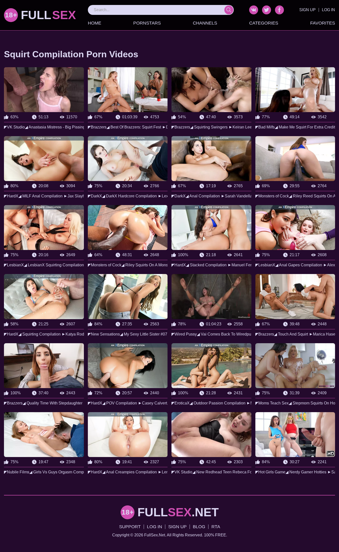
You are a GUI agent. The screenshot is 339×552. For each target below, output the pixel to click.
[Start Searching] (228, 9)
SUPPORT (130, 526)
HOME (94, 23)
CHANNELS (205, 23)
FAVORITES (322, 23)
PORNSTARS (147, 23)
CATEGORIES (263, 23)
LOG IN (328, 10)
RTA (215, 526)
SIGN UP (307, 10)
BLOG (199, 526)
